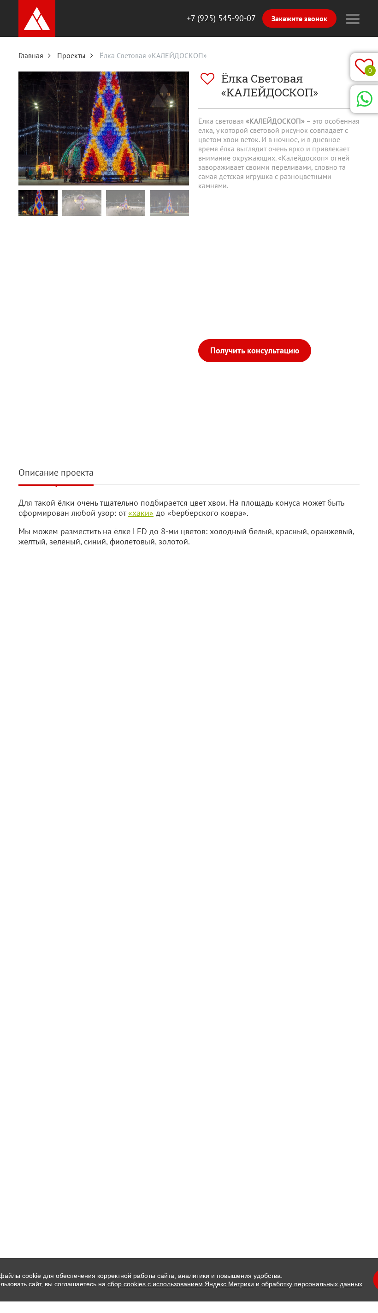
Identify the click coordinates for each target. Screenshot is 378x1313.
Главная (30, 55)
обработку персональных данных (311, 1284)
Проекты (71, 55)
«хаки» (141, 512)
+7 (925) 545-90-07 (221, 18)
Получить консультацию (254, 350)
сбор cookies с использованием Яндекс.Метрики (180, 1284)
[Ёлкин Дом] (36, 18)
